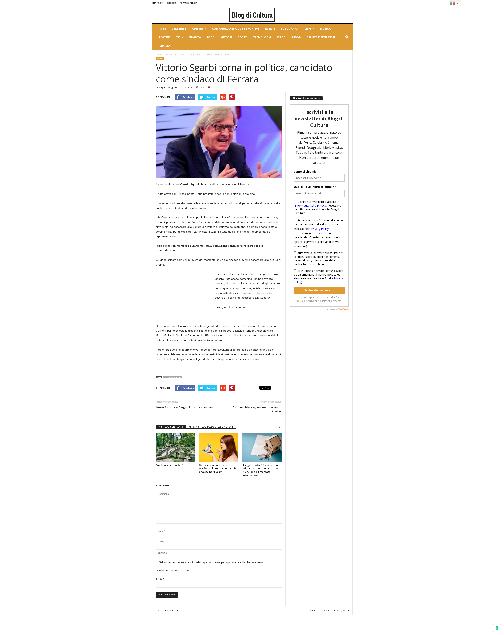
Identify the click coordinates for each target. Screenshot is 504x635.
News (167, 54)
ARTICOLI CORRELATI (171, 426)
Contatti (158, 2)
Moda (296, 37)
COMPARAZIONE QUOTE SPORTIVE (235, 28)
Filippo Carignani (168, 87)
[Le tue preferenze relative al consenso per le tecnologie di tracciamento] (497, 628)
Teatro (164, 37)
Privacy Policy (188, 2)
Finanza (195, 37)
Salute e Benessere (321, 37)
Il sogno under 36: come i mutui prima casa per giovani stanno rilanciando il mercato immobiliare (261, 470)
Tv (178, 37)
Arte (162, 28)
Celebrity (179, 28)
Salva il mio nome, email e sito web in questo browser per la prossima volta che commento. (211, 562)
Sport (242, 37)
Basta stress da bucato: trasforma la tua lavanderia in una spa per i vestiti (218, 468)
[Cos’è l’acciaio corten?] (175, 447)
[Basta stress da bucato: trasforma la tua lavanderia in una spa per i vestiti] (218, 447)
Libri (307, 28)
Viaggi (281, 37)
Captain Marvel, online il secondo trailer (257, 409)
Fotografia (289, 28)
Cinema (197, 28)
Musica (325, 28)
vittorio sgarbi (172, 377)
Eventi (270, 28)
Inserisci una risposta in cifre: (172, 570)
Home (158, 54)
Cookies (171, 2)
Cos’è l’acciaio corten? (169, 465)
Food (211, 37)
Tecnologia (262, 37)
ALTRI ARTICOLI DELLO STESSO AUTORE (211, 426)
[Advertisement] (185, 296)
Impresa (165, 46)
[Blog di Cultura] (252, 14)
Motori (226, 37)
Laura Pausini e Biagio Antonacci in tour (185, 407)
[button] (346, 37)
